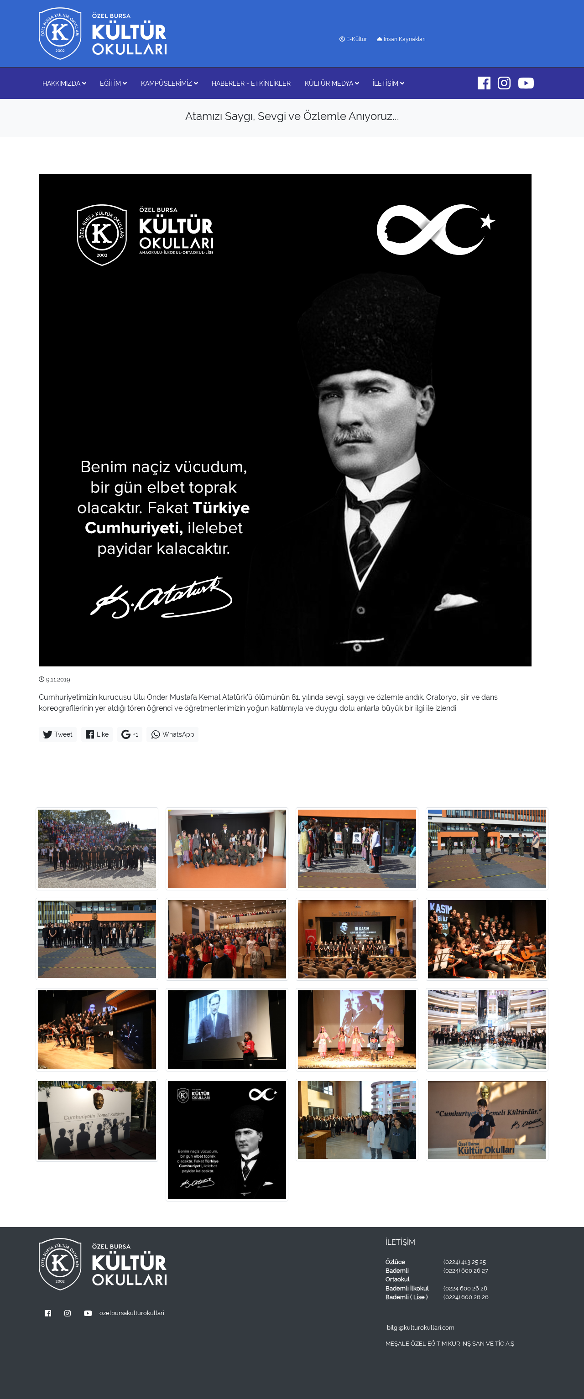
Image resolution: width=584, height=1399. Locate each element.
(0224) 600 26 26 (466, 1297)
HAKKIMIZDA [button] (62, 83)
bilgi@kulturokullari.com (420, 1327)
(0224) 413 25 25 (464, 1262)
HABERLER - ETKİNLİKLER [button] (251, 83)
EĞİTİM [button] (111, 83)
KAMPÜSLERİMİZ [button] (167, 83)
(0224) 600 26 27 (465, 1270)
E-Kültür (356, 39)
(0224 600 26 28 (465, 1288)
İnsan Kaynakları (404, 39)
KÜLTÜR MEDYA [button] (330, 83)
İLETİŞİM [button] (386, 83)
